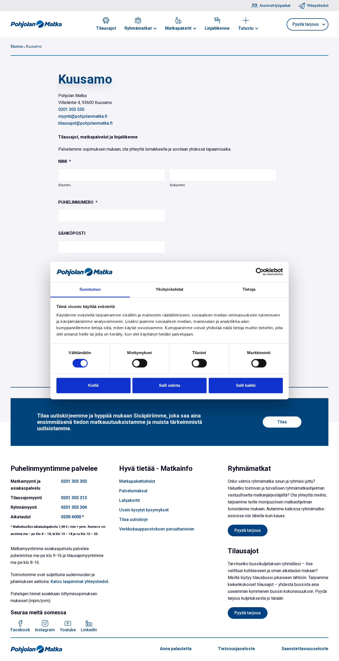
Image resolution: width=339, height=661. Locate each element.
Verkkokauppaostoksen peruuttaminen (156, 529)
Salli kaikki (246, 385)
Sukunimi (177, 185)
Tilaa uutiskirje (133, 519)
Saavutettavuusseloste (305, 648)
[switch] (139, 363)
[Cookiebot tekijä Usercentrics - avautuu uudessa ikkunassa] (260, 272)
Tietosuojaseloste (236, 648)
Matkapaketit (178, 28)
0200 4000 (71, 516)
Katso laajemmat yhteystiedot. (80, 581)
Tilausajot (106, 28)
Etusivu (17, 46)
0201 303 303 (74, 481)
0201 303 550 (71, 109)
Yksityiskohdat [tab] (169, 289)
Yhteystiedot (317, 5)
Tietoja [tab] (249, 289)
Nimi (64, 161)
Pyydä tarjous (247, 530)
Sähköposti (71, 233)
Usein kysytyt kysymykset (144, 509)
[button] (155, 28)
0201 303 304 (74, 507)
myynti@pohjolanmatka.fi (82, 116)
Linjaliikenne (217, 28)
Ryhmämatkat (138, 28)
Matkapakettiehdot (137, 481)
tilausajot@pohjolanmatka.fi (85, 123)
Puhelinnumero (77, 202)
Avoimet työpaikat (275, 5)
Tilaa (282, 421)
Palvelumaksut (133, 490)
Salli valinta (169, 385)
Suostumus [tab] (90, 289)
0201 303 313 (74, 497)
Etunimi (65, 185)
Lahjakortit (129, 500)
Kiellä (93, 385)
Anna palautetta (175, 648)
